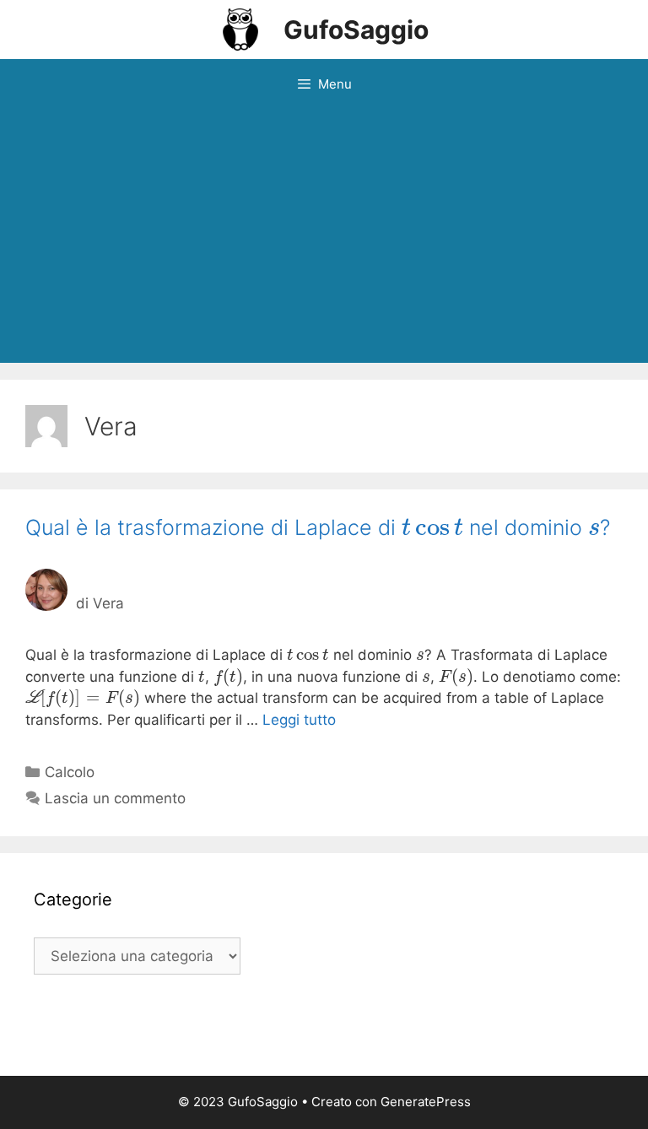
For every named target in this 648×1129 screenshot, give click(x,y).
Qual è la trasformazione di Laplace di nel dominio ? (317, 527)
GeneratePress (426, 1102)
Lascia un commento (115, 798)
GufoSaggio (356, 29)
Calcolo (69, 772)
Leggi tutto (299, 719)
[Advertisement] (324, 236)
